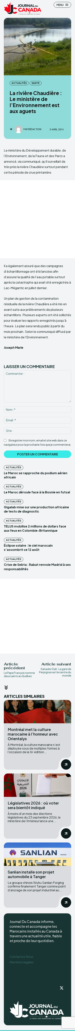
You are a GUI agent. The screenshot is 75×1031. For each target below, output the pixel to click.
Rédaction (34, 129)
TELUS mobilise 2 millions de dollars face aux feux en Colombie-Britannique (35, 528)
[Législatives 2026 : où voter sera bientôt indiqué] (37, 785)
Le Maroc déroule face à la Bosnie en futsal (37, 492)
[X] (61, 988)
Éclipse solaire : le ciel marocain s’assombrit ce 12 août (28, 547)
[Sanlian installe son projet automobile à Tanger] (37, 854)
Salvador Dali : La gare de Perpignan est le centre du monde (55, 672)
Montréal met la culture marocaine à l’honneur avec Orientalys (33, 734)
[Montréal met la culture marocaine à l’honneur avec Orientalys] (37, 711)
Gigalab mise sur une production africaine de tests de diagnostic (36, 509)
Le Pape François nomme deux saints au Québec (19, 674)
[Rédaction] (19, 129)
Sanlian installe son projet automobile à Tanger (31, 874)
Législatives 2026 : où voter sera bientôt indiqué (33, 805)
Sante (36, 83)
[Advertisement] (37, 219)
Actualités (19, 83)
